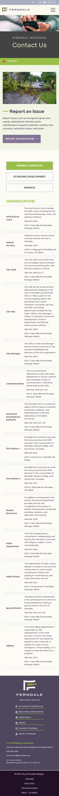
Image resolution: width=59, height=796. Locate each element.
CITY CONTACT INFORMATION (30, 706)
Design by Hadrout (29, 792)
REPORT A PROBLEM (27, 734)
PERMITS (22, 723)
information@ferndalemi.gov (18, 755)
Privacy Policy (29, 783)
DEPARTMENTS (25, 717)
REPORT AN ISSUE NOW (20, 138)
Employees (29, 779)
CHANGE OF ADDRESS (28, 728)
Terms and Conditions (29, 788)
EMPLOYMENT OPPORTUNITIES (31, 712)
